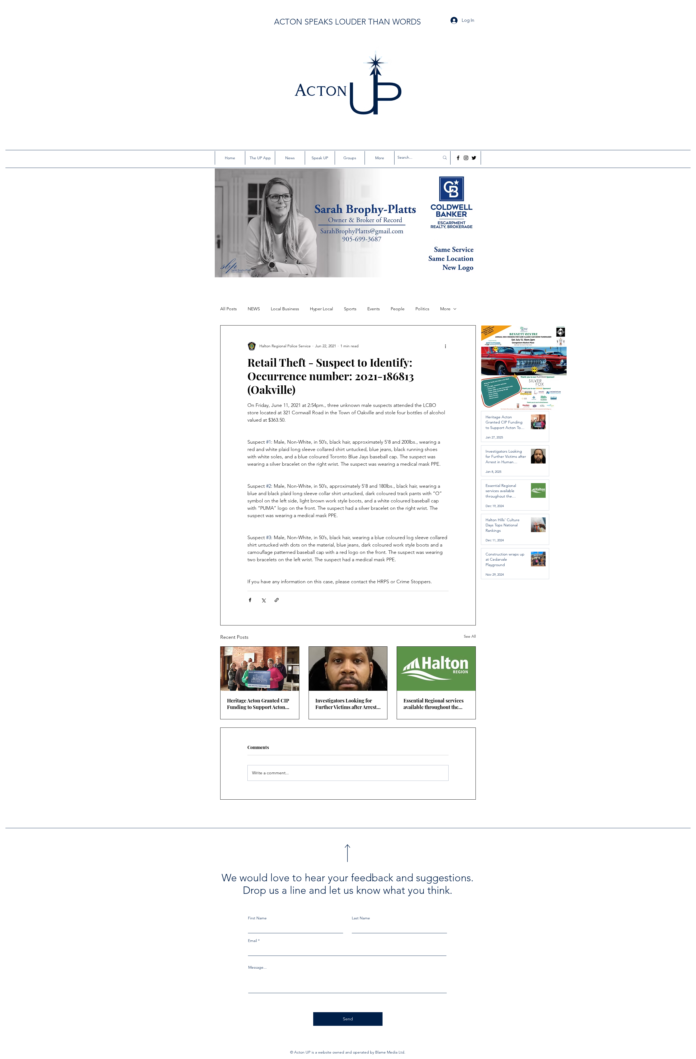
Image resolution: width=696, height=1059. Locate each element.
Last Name (361, 918)
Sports (350, 308)
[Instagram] (466, 158)
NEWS (254, 308)
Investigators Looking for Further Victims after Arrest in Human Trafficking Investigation (346, 703)
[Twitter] (474, 158)
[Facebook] (458, 158)
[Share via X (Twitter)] (263, 600)
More (445, 308)
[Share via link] (276, 600)
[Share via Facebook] (250, 600)
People (398, 308)
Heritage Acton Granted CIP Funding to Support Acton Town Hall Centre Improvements (258, 703)
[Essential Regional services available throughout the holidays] (436, 669)
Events (373, 308)
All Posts (228, 308)
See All (470, 636)
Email (252, 941)
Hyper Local (321, 308)
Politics (422, 308)
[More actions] (445, 346)
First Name (257, 918)
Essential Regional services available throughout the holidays (433, 703)
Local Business (285, 308)
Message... (257, 967)
